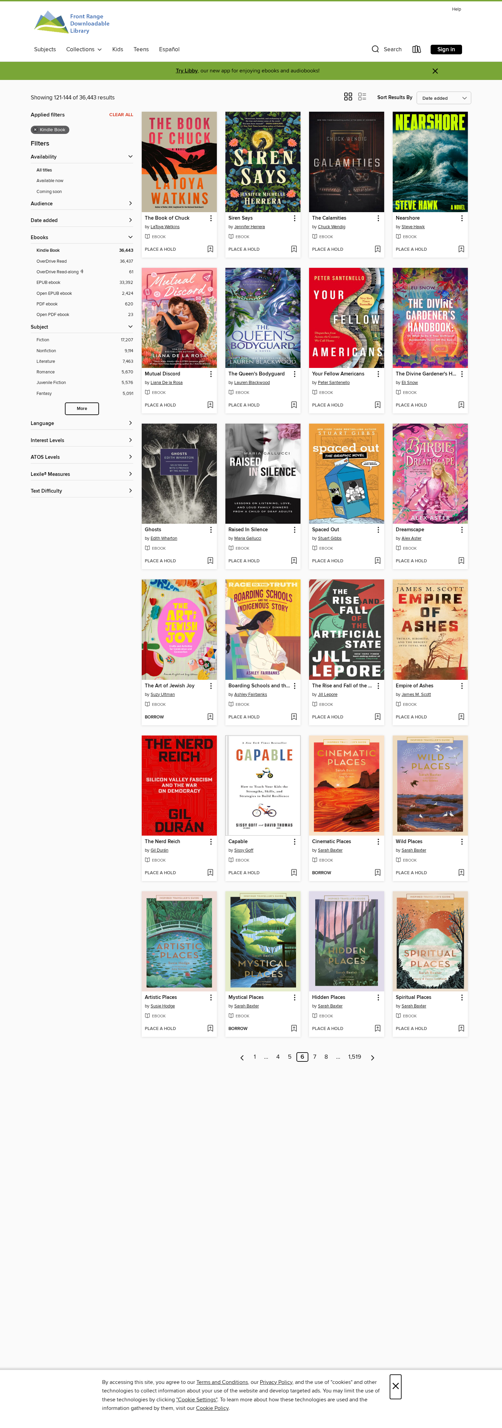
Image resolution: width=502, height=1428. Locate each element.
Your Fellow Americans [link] (338, 374)
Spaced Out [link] (325, 530)
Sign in (446, 49)
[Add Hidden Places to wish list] (377, 1029)
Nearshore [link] (408, 218)
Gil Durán (159, 850)
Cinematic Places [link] (331, 842)
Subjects (45, 49)
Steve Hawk (413, 227)
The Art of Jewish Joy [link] (170, 686)
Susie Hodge (163, 1006)
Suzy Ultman (163, 694)
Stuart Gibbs (329, 538)
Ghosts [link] (153, 530)
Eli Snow (410, 382)
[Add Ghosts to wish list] (210, 561)
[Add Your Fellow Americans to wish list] (377, 405)
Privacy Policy (276, 1382)
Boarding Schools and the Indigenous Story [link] (259, 686)
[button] (386, 50)
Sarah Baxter (330, 850)
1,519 (354, 1057)
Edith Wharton (164, 538)
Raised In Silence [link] (248, 530)
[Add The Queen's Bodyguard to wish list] (294, 405)
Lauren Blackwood (252, 382)
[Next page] (372, 1057)
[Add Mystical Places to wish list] (294, 1029)
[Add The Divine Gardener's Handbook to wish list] (461, 405)
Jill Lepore (327, 694)
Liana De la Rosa (167, 382)
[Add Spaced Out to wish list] (377, 561)
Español (169, 49)
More (82, 409)
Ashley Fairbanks (250, 694)
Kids (117, 49)
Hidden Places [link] (328, 997)
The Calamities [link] (329, 218)
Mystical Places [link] (246, 997)
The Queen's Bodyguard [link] (256, 374)
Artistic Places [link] (161, 997)
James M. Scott (416, 694)
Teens (141, 49)
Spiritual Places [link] (413, 997)
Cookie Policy (212, 1408)
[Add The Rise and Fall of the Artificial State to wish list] (377, 717)
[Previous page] (242, 1057)
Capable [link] (238, 842)
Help (456, 9)
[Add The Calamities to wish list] (377, 249)
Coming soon (49, 191)
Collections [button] (81, 49)
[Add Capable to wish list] (294, 873)
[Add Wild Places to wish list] (461, 873)
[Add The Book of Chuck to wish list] (210, 249)
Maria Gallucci (247, 538)
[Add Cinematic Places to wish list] (377, 873)
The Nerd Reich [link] (162, 842)
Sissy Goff (243, 850)
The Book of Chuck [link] (167, 218)
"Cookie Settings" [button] (196, 1399)
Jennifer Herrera (249, 227)
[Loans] (417, 50)
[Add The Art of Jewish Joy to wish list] (210, 717)
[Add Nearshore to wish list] (461, 249)
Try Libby (187, 70)
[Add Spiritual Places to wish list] (461, 1029)
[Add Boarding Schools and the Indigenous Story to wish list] (294, 717)
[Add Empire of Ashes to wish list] (461, 717)
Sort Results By (395, 97)
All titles (44, 170)
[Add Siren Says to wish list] (294, 249)
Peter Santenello (334, 382)
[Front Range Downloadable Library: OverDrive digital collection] (72, 23)
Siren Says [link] (240, 218)
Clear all (121, 115)
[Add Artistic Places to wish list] (210, 1029)
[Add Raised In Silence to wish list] (294, 561)
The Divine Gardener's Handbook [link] (427, 374)
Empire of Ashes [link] (414, 686)
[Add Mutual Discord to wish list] (210, 405)
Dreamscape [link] (410, 530)
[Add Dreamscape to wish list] (461, 561)
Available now (50, 180)
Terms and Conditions (222, 1382)
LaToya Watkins (165, 227)
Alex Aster (411, 538)
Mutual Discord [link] (162, 374)
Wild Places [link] (409, 842)
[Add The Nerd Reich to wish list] (210, 873)
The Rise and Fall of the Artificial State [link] (343, 686)
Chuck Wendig (331, 227)
